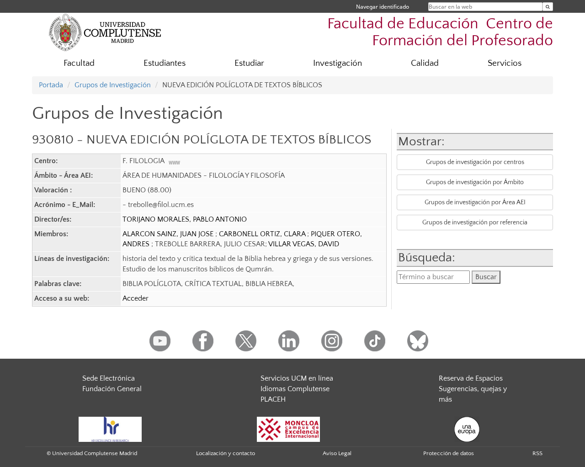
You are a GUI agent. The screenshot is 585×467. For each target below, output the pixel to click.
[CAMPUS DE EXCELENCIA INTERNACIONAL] (288, 429)
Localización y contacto (225, 453)
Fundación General (112, 389)
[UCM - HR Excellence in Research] (110, 429)
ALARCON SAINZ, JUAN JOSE (168, 234)
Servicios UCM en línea (297, 378)
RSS (537, 453)
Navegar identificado (382, 7)
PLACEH (273, 399)
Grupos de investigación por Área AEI (475, 202)
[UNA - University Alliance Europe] (466, 429)
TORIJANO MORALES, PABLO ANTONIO (184, 219)
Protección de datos (448, 453)
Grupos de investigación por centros (475, 162)
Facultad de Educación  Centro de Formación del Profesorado (440, 32)
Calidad (425, 63)
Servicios (504, 63)
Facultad (79, 63)
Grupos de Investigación (112, 85)
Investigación (337, 63)
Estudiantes (165, 63)
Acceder (135, 298)
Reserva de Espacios (471, 378)
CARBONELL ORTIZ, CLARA (263, 234)
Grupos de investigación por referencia (474, 222)
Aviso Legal (337, 453)
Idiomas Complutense (295, 389)
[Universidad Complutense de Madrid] (105, 32)
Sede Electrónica (108, 378)
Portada (51, 85)
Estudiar (249, 63)
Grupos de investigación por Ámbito (475, 182)
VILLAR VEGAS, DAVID (303, 244)
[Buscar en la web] (547, 6)
